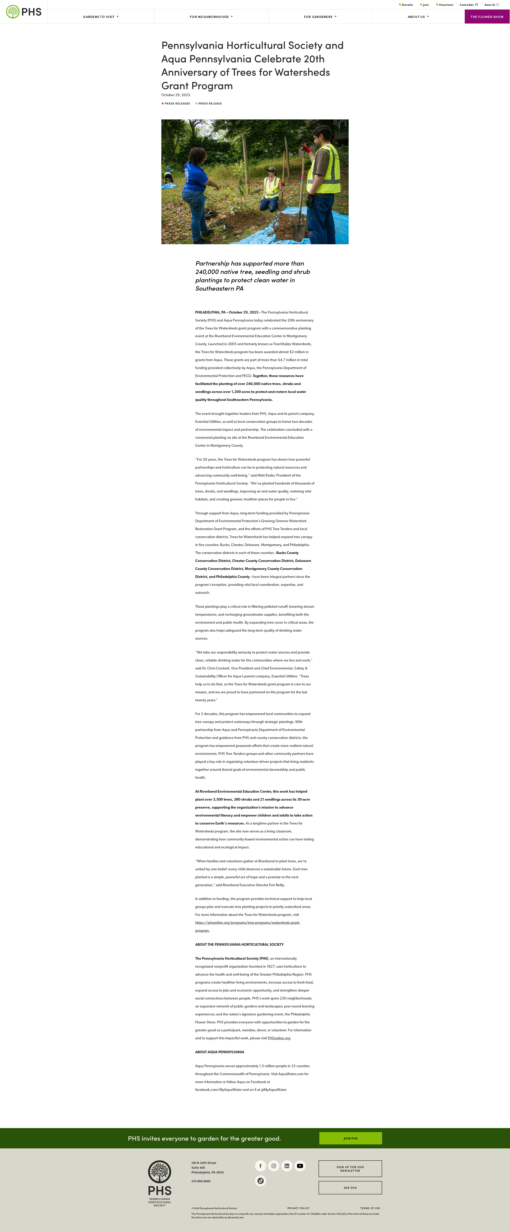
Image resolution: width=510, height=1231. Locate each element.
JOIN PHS (351, 1138)
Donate (407, 5)
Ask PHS (350, 1188)
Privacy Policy (298, 1208)
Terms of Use (370, 1208)
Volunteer (446, 5)
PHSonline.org (279, 1038)
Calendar (467, 5)
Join (426, 5)
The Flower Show (487, 16)
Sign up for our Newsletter (350, 1168)
